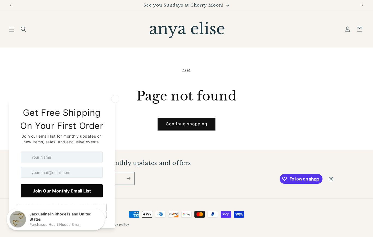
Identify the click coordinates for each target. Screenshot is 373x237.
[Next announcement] (362, 5)
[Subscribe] (128, 178)
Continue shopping (186, 123)
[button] (11, 29)
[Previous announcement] (11, 5)
